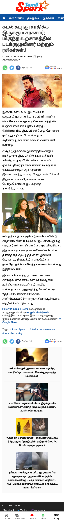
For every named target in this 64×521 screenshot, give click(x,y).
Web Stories (16, 18)
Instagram (39, 510)
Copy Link (28, 68)
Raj (40, 57)
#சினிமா (15, 60)
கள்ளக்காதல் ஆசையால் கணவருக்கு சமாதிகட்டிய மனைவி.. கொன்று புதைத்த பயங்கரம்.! (32, 372)
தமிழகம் (33, 18)
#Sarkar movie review (42, 329)
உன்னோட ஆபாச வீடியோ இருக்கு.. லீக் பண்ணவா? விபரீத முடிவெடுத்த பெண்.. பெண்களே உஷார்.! (32, 407)
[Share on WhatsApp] (5, 67)
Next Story (56, 517)
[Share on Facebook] (18, 67)
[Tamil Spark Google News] (53, 67)
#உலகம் (6, 60)
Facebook (9, 510)
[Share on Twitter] (11, 67)
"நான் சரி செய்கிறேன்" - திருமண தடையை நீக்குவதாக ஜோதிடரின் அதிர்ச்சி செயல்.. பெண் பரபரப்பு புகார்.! (32, 442)
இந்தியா (48, 18)
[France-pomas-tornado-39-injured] (32, 461)
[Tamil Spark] (32, 6)
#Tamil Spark (17, 329)
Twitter (24, 510)
